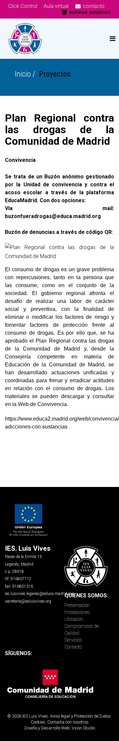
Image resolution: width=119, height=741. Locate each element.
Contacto (73, 646)
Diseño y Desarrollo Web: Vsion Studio (59, 727)
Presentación (77, 605)
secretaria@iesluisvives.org (28, 601)
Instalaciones (77, 612)
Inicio (23, 74)
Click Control (22, 6)
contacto (93, 6)
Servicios (73, 640)
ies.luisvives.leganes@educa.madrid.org (39, 593)
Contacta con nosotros (68, 722)
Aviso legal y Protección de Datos (80, 716)
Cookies (38, 722)
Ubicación (73, 619)
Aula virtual (56, 6)
